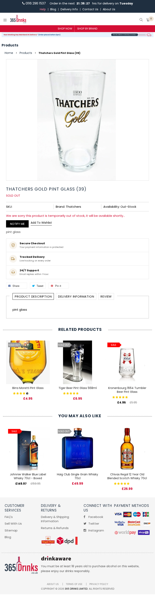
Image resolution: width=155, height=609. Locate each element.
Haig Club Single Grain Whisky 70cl (77, 476)
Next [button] (145, 366)
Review (106, 296)
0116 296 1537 (35, 3)
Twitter (93, 523)
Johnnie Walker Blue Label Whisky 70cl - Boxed (28, 476)
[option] (28, 366)
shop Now (65, 28)
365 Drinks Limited (76, 588)
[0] (148, 20)
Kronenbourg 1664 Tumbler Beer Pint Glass (127, 390)
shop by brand (87, 28)
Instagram (96, 530)
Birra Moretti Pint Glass (28, 388)
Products (10, 45)
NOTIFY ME (17, 224)
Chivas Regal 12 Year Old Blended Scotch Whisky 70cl (127, 476)
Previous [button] (10, 366)
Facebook (95, 517)
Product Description (33, 296)
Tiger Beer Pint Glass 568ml (78, 388)
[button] (21, 393)
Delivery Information (76, 296)
